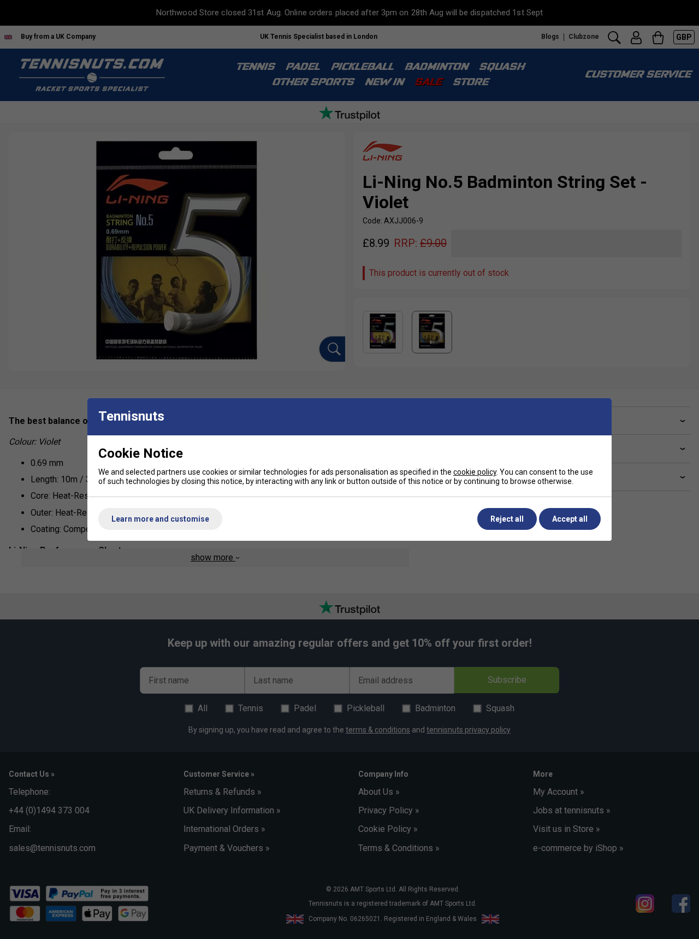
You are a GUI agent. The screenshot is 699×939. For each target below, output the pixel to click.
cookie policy (474, 472)
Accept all (570, 519)
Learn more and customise (160, 519)
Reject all (507, 519)
